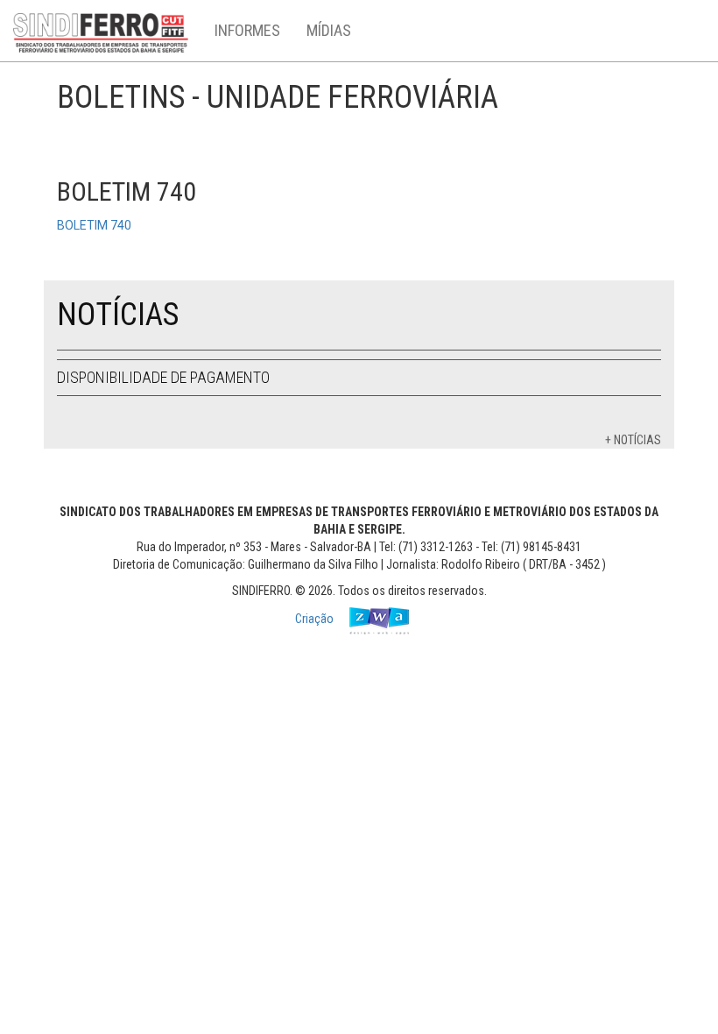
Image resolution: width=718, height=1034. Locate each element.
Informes (247, 30)
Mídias (328, 30)
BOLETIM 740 (94, 225)
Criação (315, 619)
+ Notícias (633, 440)
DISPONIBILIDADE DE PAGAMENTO (163, 377)
